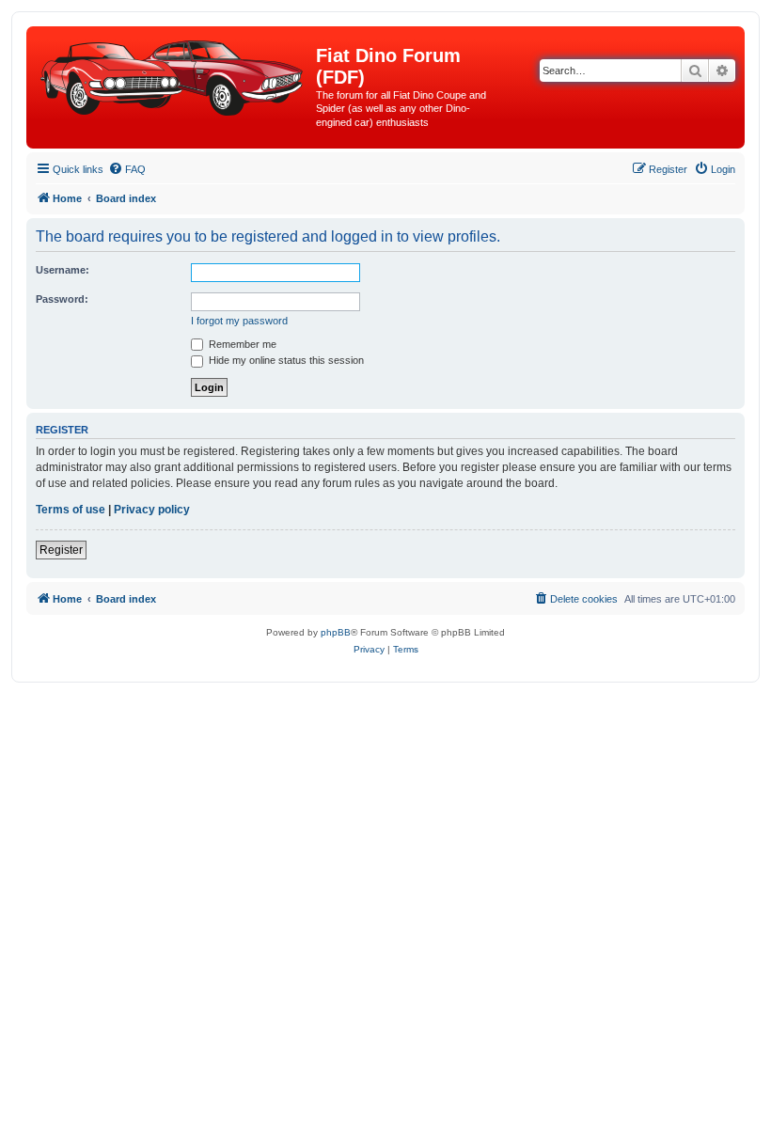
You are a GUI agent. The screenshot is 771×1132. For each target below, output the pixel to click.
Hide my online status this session (285, 360)
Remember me (241, 344)
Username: (62, 269)
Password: (62, 299)
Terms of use (70, 509)
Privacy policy (152, 509)
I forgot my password (239, 320)
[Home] (173, 74)
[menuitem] (127, 169)
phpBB (336, 632)
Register (61, 550)
